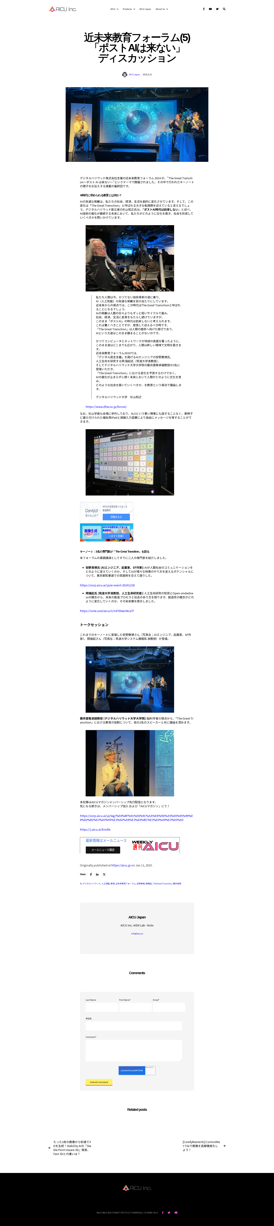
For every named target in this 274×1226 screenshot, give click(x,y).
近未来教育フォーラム (126, 883)
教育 (113, 883)
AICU (112, 8)
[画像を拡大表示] (130, 290)
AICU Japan (145, 8)
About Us (160, 8)
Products (127, 8)
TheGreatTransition (162, 883)
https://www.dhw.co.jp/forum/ (106, 407)
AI (81, 883)
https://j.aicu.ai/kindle (95, 829)
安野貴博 (141, 883)
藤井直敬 (177, 883)
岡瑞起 (149, 883)
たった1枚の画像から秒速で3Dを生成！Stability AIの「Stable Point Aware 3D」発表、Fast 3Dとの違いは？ (72, 1148)
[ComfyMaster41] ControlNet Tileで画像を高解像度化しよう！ (201, 1146)
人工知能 (106, 883)
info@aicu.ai (137, 933)
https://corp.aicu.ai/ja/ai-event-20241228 (107, 585)
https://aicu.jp (121, 865)
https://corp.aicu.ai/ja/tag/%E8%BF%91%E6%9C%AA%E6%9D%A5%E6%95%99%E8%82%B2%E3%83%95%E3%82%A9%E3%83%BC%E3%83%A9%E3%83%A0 (136, 818)
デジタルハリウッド (92, 883)
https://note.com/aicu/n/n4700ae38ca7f (106, 611)
